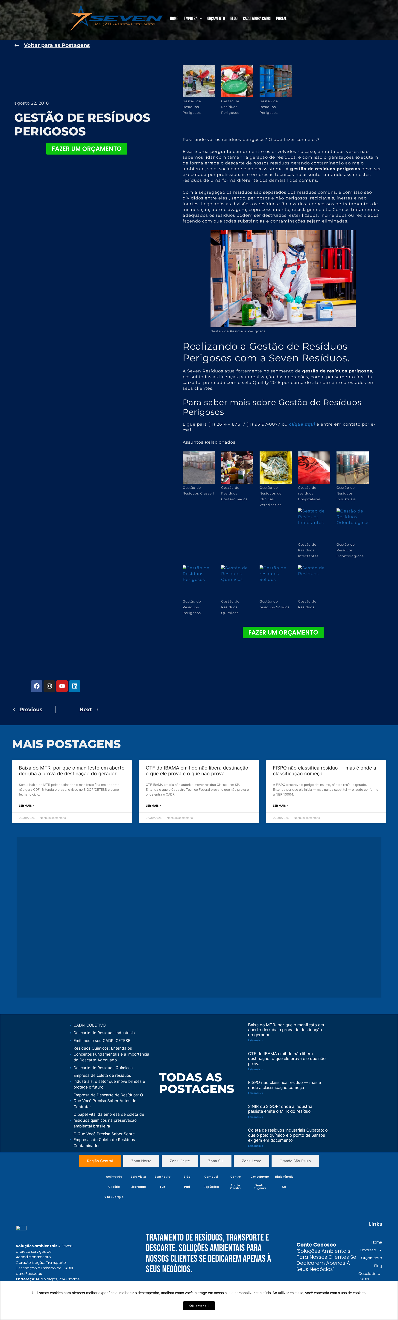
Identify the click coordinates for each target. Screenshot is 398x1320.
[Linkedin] (74, 686)
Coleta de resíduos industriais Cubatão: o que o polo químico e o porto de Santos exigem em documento (288, 1135)
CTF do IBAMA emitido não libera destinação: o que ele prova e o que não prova (198, 770)
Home (174, 18)
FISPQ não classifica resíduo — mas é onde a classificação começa (284, 1085)
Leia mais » (255, 1040)
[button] (193, 18)
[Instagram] (49, 686)
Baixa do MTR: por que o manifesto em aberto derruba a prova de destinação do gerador (72, 770)
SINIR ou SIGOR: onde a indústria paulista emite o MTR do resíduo (280, 1109)
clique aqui (302, 424)
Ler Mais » (26, 805)
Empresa (190, 18)
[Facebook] (36, 686)
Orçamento (216, 18)
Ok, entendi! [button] (199, 1306)
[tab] (100, 1161)
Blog (233, 18)
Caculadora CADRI (257, 18)
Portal (281, 18)
